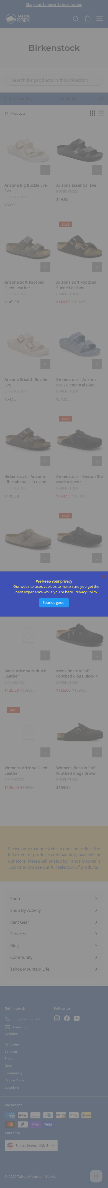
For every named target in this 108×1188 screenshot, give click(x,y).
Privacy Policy (86, 591)
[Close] (103, 576)
